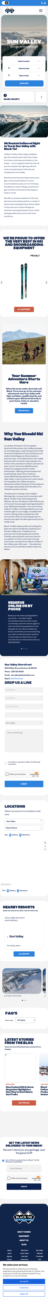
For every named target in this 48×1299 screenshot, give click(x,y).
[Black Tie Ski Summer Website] (5, 3)
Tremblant (39, 1256)
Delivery (15, 835)
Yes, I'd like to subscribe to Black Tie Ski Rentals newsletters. (24, 763)
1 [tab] (21, 648)
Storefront (26, 835)
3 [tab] (25, 648)
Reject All (24, 1294)
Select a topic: (9, 1020)
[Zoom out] (45, 846)
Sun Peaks (32, 3)
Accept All (24, 1281)
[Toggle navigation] (41, 11)
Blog (24, 1244)
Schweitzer (24, 1260)
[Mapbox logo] (6, 884)
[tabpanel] (24, 44)
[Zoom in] (45, 842)
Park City (24, 1256)
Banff (9, 1253)
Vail (39, 1260)
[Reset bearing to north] (45, 849)
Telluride (40, 1253)
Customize (24, 1288)
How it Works (24, 1232)
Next (46, 282)
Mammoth (24, 1250)
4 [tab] (27, 648)
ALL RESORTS (24, 954)
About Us (24, 1240)
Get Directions (17, 679)
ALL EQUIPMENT (24, 309)
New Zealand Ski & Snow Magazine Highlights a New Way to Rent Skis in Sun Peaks (20, 1091)
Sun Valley (39, 1250)
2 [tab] (23, 648)
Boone (9, 1260)
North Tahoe (24, 1253)
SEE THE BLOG (24, 1103)
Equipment (24, 1236)
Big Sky (9, 1256)
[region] (24, 1280)
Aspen (9, 1250)
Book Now (24, 83)
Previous (2, 282)
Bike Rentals (24, 411)
